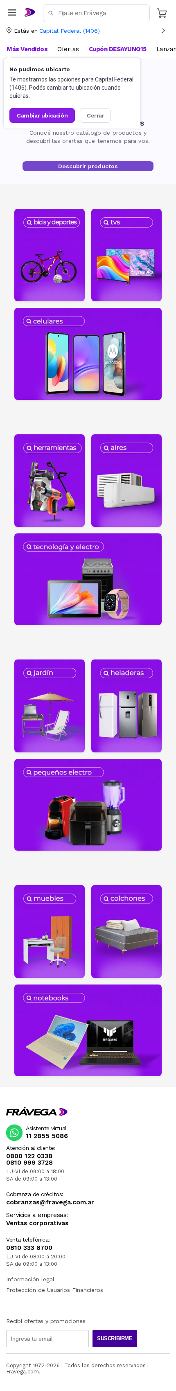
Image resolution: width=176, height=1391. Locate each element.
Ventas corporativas (37, 1223)
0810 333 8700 (29, 1247)
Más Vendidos (27, 49)
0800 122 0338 (29, 1156)
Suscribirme (115, 1338)
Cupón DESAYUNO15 (118, 49)
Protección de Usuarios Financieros (54, 1290)
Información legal (30, 1279)
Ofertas (68, 49)
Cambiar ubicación (42, 115)
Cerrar (95, 115)
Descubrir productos (88, 166)
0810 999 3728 (29, 1162)
